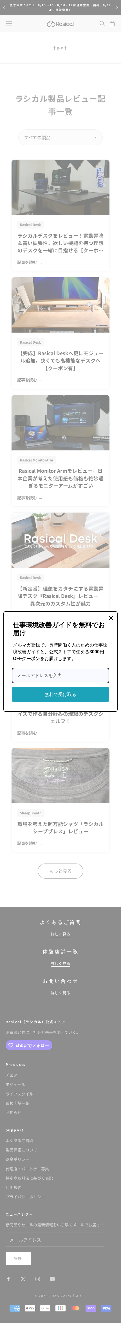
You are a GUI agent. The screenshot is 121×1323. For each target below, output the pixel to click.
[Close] (111, 618)
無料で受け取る (60, 694)
